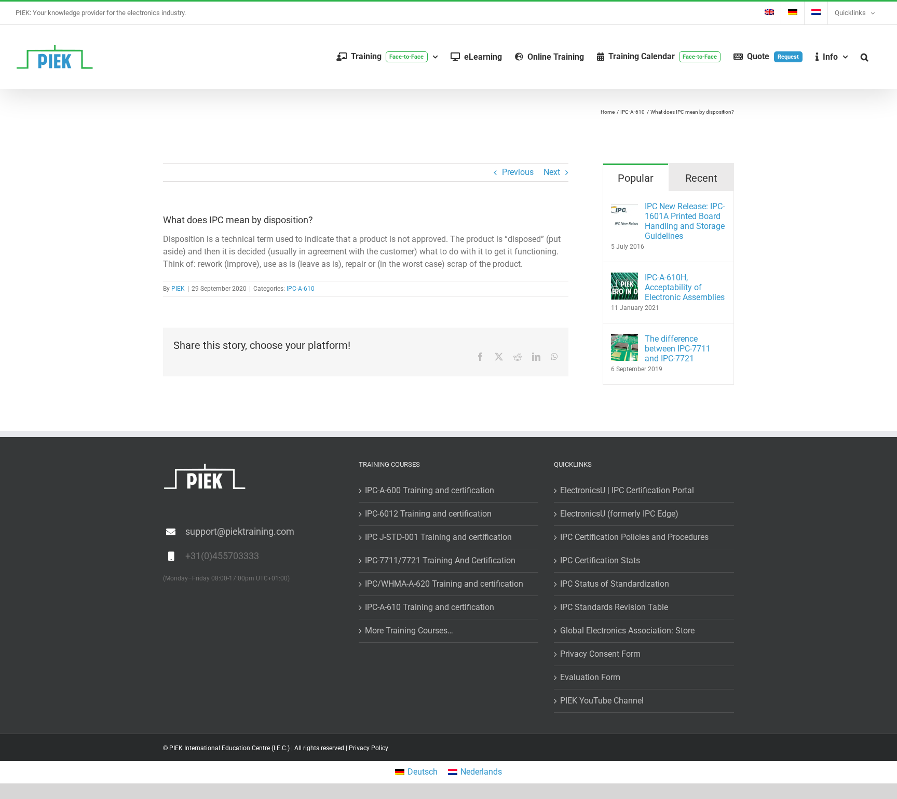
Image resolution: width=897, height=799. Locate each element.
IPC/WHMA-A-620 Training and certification (444, 584)
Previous (518, 172)
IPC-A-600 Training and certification (429, 490)
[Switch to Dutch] (816, 13)
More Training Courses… (409, 630)
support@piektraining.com (239, 531)
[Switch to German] (792, 13)
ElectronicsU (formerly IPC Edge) (619, 514)
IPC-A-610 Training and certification (429, 607)
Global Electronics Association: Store (627, 630)
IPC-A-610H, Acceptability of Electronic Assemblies (685, 287)
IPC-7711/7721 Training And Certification (440, 560)
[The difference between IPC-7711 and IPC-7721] (624, 340)
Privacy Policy (368, 748)
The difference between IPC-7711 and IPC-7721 (678, 348)
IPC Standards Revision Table (614, 607)
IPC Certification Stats (600, 560)
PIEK (178, 288)
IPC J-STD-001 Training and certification (438, 537)
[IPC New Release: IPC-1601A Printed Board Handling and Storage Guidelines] (624, 207)
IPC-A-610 (301, 288)
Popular (636, 178)
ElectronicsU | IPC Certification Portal (627, 490)
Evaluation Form (590, 677)
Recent (701, 178)
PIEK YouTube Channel (602, 701)
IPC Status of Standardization (614, 584)
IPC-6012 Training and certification (428, 514)
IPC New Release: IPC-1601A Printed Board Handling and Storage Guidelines (685, 221)
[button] (864, 57)
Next (551, 172)
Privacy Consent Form (600, 654)
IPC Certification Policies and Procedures (634, 537)
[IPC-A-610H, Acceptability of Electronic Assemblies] (624, 278)
